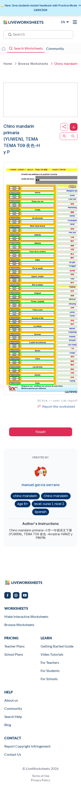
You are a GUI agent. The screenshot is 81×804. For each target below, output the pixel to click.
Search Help (13, 716)
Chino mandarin (56, 496)
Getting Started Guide (57, 646)
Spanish (40, 512)
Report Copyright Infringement (27, 746)
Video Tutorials (52, 654)
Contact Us (12, 754)
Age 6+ (22, 504)
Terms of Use (40, 776)
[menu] (75, 22)
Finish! (41, 432)
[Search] (8, 34)
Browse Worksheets (19, 625)
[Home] (23, 22)
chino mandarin (25, 496)
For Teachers (50, 662)
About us (11, 700)
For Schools (49, 679)
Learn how (40, 9)
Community (13, 708)
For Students (50, 671)
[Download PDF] (74, 127)
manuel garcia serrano (41, 485)
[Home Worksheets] (3, 48)
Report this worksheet (58, 406)
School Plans (13, 654)
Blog (7, 725)
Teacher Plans (14, 646)
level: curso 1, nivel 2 (49, 504)
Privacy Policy (40, 780)
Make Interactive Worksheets (26, 616)
